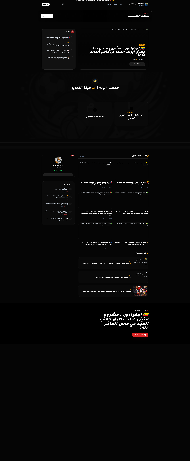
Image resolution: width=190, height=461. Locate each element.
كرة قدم (122, 4)
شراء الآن (58, 174)
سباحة (115, 4)
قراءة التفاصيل (138, 64)
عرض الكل (82, 156)
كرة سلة (109, 4)
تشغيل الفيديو (139, 334)
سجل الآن (48, 16)
